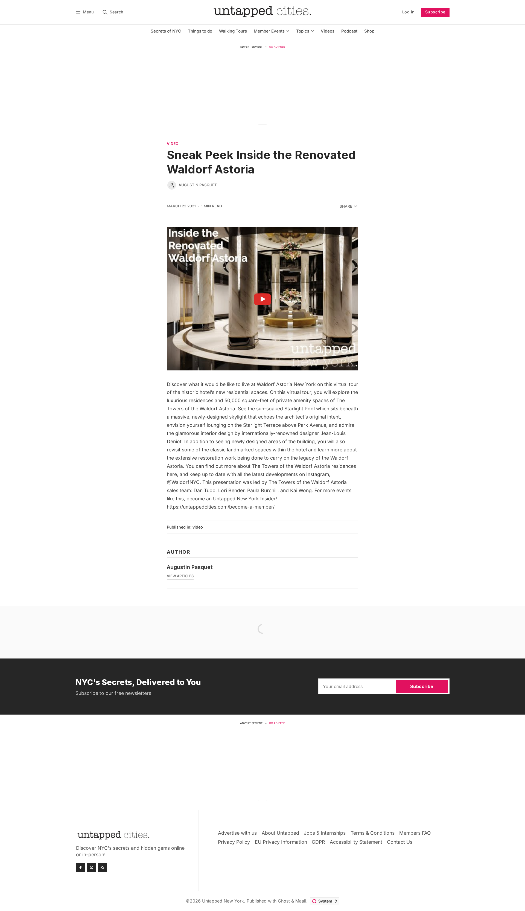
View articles (180, 576)
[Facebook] (80, 867)
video (172, 144)
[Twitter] (91, 867)
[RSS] (102, 867)
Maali (300, 901)
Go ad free (277, 46)
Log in (408, 12)
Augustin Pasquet (198, 185)
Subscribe (435, 12)
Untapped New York (223, 901)
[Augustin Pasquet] (172, 185)
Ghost (284, 901)
